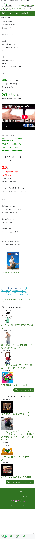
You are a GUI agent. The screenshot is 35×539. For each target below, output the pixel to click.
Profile (24, 491)
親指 (27, 295)
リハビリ (24, 292)
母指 (15, 295)
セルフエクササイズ (15, 288)
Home (10, 491)
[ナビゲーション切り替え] (30, 536)
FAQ (20, 491)
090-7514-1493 (27, 5)
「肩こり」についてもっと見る (23, 390)
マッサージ (15, 292)
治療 (21, 295)
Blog (15, 491)
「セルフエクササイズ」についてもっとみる (20, 482)
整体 (9, 295)
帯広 (3, 295)
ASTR (29, 288)
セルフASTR (6, 290)
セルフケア (5, 292)
